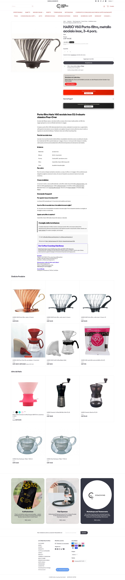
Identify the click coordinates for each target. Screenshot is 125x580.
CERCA (40, 552)
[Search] (32, 6)
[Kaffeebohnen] (27, 494)
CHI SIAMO (107, 16)
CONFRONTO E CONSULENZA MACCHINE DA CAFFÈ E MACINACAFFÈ (94, 12)
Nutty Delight (71, 187)
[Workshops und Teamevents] (97, 494)
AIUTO (40, 16)
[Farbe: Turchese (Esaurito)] (19, 412)
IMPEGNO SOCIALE (50, 16)
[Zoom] (36, 47)
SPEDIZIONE (41, 564)
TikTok (51, 270)
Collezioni (69, 21)
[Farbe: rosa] (22, 412)
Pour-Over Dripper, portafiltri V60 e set (72, 22)
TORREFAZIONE (58, 12)
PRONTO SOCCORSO (43, 560)
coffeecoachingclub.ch (66, 237)
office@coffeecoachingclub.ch (51, 237)
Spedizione (73, 55)
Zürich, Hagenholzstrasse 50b (67, 241)
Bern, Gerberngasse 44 (52, 241)
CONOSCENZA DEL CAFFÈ (28, 16)
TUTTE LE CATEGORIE (44, 551)
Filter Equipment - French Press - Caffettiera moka (84, 21)
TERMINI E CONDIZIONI (44, 556)
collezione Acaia (61, 186)
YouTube (56, 270)
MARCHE (75, 16)
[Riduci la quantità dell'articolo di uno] (64, 51)
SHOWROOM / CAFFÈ (86, 16)
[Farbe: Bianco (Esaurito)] (14, 412)
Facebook (46, 270)
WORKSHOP (98, 16)
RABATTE (27, 12)
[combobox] (22, 6)
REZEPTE (48, 12)
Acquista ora (88, 62)
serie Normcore (48, 186)
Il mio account (41, 569)
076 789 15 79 (45, 257)
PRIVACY (40, 554)
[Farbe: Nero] (16, 412)
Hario (20, 371)
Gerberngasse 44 (45, 263)
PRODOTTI (41, 549)
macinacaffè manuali (54, 187)
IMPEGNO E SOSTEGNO (64, 16)
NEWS (40, 545)
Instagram (40, 270)
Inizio (64, 21)
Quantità (65, 48)
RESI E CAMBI (41, 558)
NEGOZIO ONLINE (37, 12)
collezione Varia (80, 186)
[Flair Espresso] (62, 494)
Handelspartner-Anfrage (44, 567)
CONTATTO (41, 566)
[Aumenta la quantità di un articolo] (70, 51)
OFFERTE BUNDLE (17, 12)
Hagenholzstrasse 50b (47, 265)
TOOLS (16, 16)
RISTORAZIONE (69, 12)
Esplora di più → (70, 84)
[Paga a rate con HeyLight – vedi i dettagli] (74, 42)
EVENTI (40, 547)
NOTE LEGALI (41, 562)
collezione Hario (80, 184)
